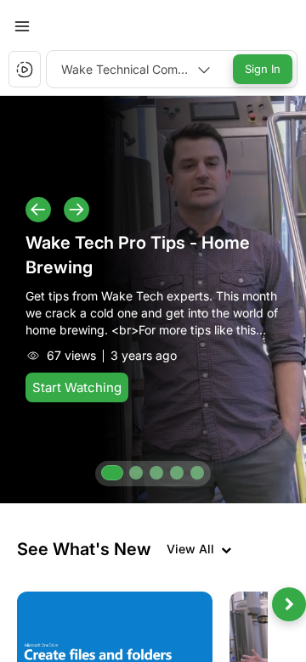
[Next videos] (289, 604)
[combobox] (136, 69)
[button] (104, 26)
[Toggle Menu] (22, 26)
